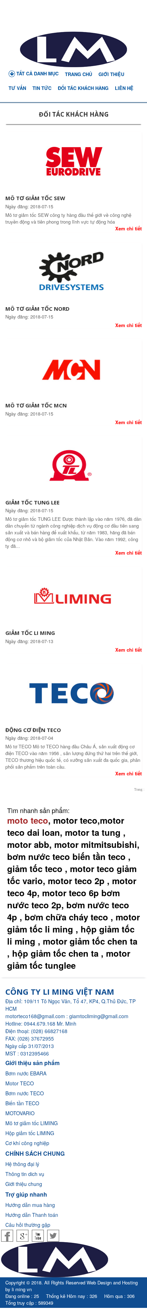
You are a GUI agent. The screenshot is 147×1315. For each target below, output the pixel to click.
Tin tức (41, 88)
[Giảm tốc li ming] (73, 597)
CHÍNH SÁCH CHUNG (35, 1153)
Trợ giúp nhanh (26, 1194)
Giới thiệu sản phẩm (32, 1063)
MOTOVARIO (20, 1113)
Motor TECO (19, 1083)
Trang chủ (78, 74)
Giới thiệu (111, 74)
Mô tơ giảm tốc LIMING (31, 1123)
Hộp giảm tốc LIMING (29, 1133)
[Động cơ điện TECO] (73, 694)
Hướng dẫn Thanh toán (31, 1214)
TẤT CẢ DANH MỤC (37, 73)
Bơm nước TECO (24, 1093)
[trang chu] (73, 49)
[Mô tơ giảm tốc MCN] (73, 370)
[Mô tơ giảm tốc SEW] (73, 163)
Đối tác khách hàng (83, 88)
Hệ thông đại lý (22, 1163)
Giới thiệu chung (23, 1183)
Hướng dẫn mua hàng (30, 1204)
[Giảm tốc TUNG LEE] (73, 467)
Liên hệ (124, 88)
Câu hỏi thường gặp (27, 1224)
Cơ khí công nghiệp (27, 1142)
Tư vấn (17, 88)
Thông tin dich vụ (24, 1173)
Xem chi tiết (128, 228)
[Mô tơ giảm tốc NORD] (73, 273)
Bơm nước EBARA (25, 1073)
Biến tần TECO (22, 1103)
